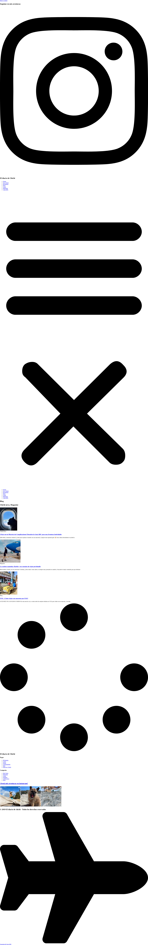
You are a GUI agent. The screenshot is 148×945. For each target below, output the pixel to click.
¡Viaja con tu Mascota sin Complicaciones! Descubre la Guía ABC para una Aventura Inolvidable (31, 534)
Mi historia (5, 184)
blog (4, 766)
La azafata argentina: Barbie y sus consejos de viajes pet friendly (20, 566)
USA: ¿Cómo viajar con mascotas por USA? (14, 598)
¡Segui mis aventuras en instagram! (14, 783)
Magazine (5, 188)
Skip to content (3, 0)
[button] (74, 340)
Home (4, 181)
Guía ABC (5, 189)
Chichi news (6, 778)
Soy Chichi (6, 182)
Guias (4, 187)
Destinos (5, 777)
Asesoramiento (6, 764)
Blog (4, 185)
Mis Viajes (5, 773)
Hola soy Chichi (7, 767)
